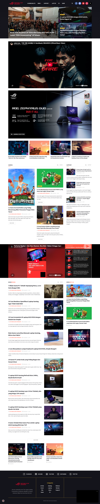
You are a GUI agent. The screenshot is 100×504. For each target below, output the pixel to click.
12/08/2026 (25, 321)
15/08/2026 (79, 201)
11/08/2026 (25, 337)
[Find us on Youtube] (83, 3)
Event (12, 29)
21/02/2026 (54, 193)
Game (63, 3)
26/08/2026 (63, 37)
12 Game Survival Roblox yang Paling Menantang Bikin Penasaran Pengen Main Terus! (21, 210)
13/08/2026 (25, 306)
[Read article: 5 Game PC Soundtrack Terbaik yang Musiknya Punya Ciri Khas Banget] (61, 148)
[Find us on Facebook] (76, 3)
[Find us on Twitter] (90, 3)
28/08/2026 (63, 22)
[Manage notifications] (3, 501)
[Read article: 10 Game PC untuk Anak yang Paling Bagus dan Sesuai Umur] (53, 365)
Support (46, 3)
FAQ (42, 490)
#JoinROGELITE (31, 3)
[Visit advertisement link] (79, 338)
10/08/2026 (25, 351)
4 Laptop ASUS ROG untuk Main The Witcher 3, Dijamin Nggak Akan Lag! (83, 198)
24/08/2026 (79, 172)
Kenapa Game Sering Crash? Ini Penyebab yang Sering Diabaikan (84, 170)
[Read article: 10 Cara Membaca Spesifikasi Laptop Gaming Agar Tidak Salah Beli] (53, 307)
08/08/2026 (25, 364)
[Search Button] (72, 3)
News (39, 3)
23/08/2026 (11, 463)
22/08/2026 (30, 462)
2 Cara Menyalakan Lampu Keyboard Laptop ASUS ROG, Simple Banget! (32, 349)
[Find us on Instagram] (86, 3)
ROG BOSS (13, 37)
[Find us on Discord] (79, 3)
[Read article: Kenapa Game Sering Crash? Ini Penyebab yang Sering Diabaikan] (70, 172)
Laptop (54, 3)
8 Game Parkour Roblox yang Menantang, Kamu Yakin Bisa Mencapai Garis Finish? (48, 227)
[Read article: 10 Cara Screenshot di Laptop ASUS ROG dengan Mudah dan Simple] (53, 323)
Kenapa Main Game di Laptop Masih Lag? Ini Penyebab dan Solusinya (83, 184)
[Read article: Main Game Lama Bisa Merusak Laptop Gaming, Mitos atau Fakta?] (53, 338)
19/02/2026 (54, 230)
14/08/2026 (25, 290)
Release (58, 486)
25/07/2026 (19, 37)
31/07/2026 (25, 427)
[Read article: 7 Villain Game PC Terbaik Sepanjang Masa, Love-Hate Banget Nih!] (53, 291)
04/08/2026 (25, 395)
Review (61, 282)
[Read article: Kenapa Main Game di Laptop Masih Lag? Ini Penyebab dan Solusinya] (39, 148)
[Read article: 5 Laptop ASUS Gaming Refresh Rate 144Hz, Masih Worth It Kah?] (53, 381)
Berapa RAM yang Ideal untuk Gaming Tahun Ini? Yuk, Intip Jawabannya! (34, 458)
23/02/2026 (25, 214)
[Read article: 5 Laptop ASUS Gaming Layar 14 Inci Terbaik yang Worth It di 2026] (53, 412)
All (57, 164)
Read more (12, 223)
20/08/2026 (79, 187)
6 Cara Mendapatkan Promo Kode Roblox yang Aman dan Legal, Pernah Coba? (50, 190)
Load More (35, 439)
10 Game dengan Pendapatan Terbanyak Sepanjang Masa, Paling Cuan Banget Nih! (83, 213)
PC (59, 3)
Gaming (61, 164)
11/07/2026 (79, 216)
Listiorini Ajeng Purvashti (15, 214)
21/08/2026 (49, 462)
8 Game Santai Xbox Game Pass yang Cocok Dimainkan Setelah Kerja (54, 458)
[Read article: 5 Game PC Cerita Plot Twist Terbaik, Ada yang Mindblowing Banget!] (82, 148)
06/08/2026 (25, 380)
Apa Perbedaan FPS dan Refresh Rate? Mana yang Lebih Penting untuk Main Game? (73, 32)
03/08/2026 (25, 411)
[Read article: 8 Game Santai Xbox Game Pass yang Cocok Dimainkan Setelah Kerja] (18, 148)
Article (42, 486)
